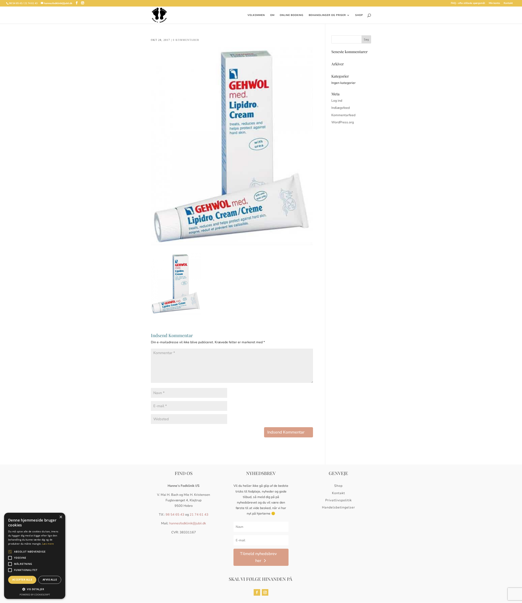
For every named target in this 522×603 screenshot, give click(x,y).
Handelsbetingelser (338, 507)
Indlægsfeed (340, 108)
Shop (359, 15)
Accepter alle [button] (22, 579)
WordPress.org (342, 122)
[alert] (34, 556)
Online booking (291, 15)
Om (272, 15)
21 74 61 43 (199, 514)
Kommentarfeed (343, 115)
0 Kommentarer (186, 40)
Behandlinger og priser (327, 15)
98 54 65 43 (175, 514)
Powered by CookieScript (35, 594)
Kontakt (508, 3)
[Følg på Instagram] (265, 592)
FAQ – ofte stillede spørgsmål (468, 3)
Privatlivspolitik (338, 500)
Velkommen (256, 15)
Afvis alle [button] (50, 579)
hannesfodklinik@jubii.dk (187, 523)
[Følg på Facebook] (257, 592)
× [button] (60, 517)
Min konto (494, 3)
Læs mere (48, 543)
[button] (34, 589)
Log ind (336, 100)
